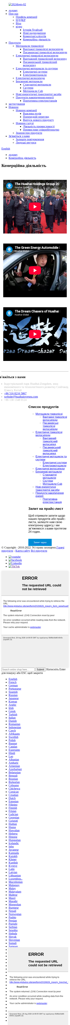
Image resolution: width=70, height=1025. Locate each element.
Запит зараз (40, 542)
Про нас (13, 13)
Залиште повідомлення (30, 139)
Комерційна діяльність (36, 39)
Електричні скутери (35, 71)
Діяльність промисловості (39, 126)
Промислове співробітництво (41, 129)
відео (19, 26)
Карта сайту (22, 550)
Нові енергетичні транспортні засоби (38, 94)
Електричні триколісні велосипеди (37, 55)
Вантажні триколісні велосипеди (43, 49)
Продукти (15, 42)
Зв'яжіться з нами (19, 136)
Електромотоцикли (35, 74)
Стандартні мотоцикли (37, 84)
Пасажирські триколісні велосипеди (45, 52)
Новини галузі (25, 123)
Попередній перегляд (36, 116)
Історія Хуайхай (33, 29)
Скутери (28, 87)
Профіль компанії (26, 16)
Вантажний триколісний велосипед (45, 58)
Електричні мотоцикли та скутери (37, 68)
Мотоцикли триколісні (30, 45)
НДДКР (20, 20)
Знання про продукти (29, 132)
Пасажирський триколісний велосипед (52, 450)
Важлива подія (32, 113)
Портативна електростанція (40, 100)
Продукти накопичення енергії (35, 97)
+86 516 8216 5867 (15, 393)
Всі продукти (39, 550)
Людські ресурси (26, 142)
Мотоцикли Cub (33, 91)
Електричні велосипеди (30, 78)
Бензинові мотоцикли (29, 81)
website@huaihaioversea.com (21, 396)
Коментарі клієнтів (34, 36)
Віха (18, 23)
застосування (17, 103)
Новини (13, 107)
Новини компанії (26, 110)
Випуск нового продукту (38, 120)
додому (13, 10)
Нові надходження (34, 33)
